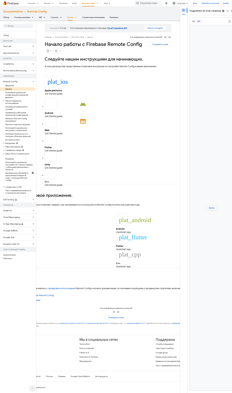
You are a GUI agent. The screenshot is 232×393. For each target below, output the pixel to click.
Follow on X (84, 352)
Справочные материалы (93, 17)
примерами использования (61, 288)
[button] (16, 46)
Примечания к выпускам (166, 357)
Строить (31, 3)
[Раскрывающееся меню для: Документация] (98, 3)
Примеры (114, 17)
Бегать (47, 3)
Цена (74, 3)
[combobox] (148, 3)
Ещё (106, 3)
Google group (162, 352)
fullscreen (227, 10)
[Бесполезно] (169, 37)
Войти (226, 3)
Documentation (13, 11)
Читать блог (84, 344)
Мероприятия (85, 361)
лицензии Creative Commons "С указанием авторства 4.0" (84, 323)
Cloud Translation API (117, 28)
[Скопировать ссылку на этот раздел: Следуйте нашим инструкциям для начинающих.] (146, 59)
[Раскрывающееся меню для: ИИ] (45, 17)
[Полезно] (165, 37)
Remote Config (37, 11)
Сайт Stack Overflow (165, 348)
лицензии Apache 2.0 (136, 323)
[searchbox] (18, 26)
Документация (88, 3)
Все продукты (101, 376)
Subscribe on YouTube (88, 357)
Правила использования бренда (170, 361)
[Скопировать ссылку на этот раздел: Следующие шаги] (38, 279)
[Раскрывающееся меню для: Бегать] (53, 3)
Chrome (49, 376)
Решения (63, 3)
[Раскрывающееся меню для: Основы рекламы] (33, 17)
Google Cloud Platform (80, 376)
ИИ (40, 17)
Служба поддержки (165, 344)
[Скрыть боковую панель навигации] (32, 388)
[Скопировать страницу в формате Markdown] (56, 51)
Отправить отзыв (160, 44)
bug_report (223, 10)
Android (36, 376)
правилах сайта (179, 323)
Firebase (48, 37)
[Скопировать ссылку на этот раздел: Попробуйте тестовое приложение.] (75, 195)
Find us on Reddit (86, 348)
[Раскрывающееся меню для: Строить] (38, 3)
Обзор (6, 17)
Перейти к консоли (210, 3)
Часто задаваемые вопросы (168, 365)
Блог (195, 3)
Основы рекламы (22, 17)
